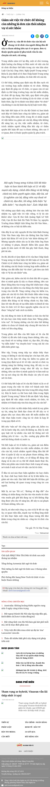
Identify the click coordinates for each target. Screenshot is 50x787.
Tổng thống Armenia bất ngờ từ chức (19, 563)
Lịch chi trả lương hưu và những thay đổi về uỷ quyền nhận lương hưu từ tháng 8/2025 (30, 655)
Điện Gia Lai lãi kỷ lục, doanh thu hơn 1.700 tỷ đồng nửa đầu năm (30, 664)
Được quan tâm (10, 648)
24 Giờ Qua (30, 732)
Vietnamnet (44, 533)
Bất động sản (31, 736)
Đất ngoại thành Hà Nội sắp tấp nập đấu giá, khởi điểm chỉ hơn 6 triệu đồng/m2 (24, 615)
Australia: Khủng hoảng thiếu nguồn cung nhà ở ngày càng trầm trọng (23, 607)
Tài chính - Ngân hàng (36, 722)
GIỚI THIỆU (28, 751)
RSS (20, 751)
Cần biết (5, 736)
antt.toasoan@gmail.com (19, 590)
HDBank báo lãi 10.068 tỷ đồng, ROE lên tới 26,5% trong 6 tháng (31, 671)
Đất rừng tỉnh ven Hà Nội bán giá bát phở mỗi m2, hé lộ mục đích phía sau (24, 623)
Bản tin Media (8, 732)
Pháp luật (6, 727)
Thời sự (5, 722)
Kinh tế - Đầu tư (33, 727)
